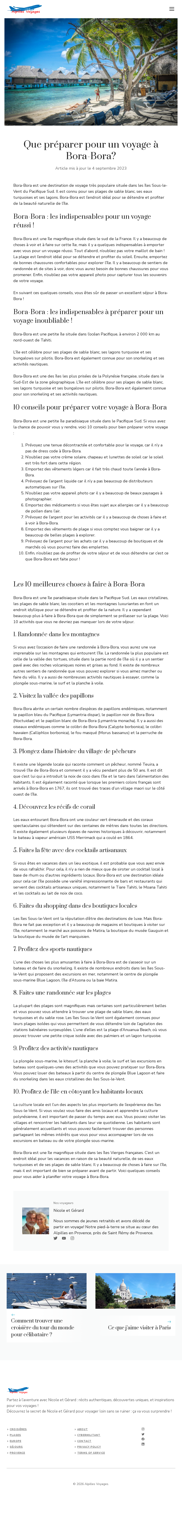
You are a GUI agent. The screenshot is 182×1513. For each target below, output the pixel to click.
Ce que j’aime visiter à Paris (139, 1327)
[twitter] (143, 1434)
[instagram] (143, 1429)
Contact (84, 1441)
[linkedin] (143, 1444)
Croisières (18, 1429)
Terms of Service (91, 1453)
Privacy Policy (89, 1447)
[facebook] (143, 1439)
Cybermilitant (88, 1435)
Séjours (16, 1447)
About (82, 1429)
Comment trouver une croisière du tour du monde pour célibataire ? (42, 1328)
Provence (17, 1453)
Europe (15, 1441)
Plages (15, 1435)
